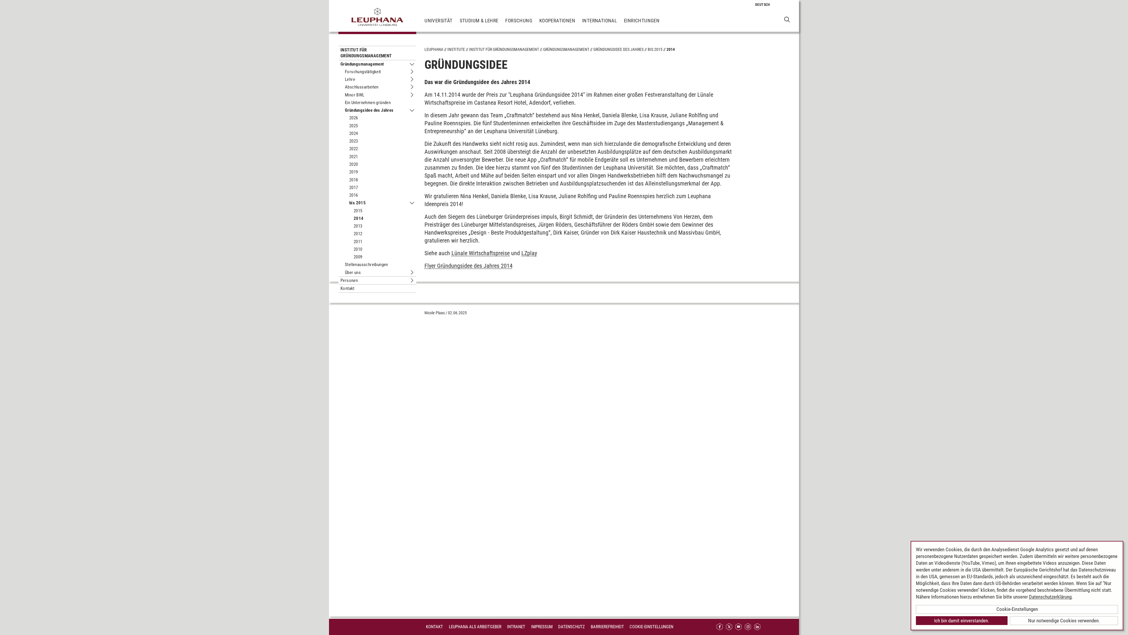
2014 (359, 218)
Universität (438, 21)
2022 (353, 148)
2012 (358, 233)
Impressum (542, 626)
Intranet (516, 626)
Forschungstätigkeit (363, 71)
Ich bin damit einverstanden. (961, 621)
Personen (349, 280)
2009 (358, 257)
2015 (358, 210)
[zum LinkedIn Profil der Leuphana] (757, 626)
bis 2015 (357, 202)
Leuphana (433, 49)
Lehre (350, 79)
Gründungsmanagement (362, 64)
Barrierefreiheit (607, 626)
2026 (353, 118)
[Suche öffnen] (787, 19)
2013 (358, 226)
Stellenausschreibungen (366, 264)
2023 (353, 141)
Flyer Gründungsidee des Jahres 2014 (468, 265)
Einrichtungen (641, 21)
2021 (353, 156)
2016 (353, 195)
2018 (353, 180)
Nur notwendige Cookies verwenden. (1064, 621)
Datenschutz (571, 626)
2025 (353, 125)
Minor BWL (355, 95)
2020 (353, 164)
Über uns (353, 272)
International (599, 21)
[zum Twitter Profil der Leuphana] (729, 626)
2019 (353, 172)
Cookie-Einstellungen (651, 626)
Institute (456, 49)
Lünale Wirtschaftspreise (480, 253)
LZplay (529, 253)
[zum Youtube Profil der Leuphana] (738, 626)
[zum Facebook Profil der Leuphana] (719, 626)
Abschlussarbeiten (362, 87)
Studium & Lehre (479, 21)
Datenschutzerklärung (1050, 597)
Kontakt (347, 288)
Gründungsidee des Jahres (369, 110)
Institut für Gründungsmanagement (366, 53)
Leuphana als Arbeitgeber (475, 626)
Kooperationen (557, 21)
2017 (353, 187)
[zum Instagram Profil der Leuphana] (747, 626)
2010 (358, 249)
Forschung (518, 21)
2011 (358, 241)
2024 (353, 133)
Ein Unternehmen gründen (368, 102)
